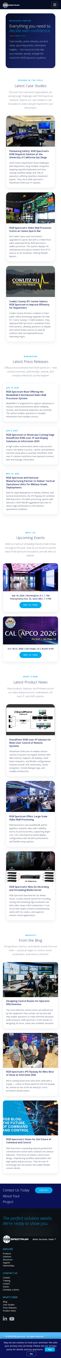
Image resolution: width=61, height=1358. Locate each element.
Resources (7, 1259)
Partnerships (8, 1265)
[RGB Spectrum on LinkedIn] (6, 1318)
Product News (9, 1310)
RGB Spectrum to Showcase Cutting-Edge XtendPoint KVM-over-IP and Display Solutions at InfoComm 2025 (30, 438)
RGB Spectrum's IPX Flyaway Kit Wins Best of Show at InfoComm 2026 (30, 1073)
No (31, 1353)
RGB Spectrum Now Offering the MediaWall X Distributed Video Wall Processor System (26, 395)
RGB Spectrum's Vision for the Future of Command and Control (28, 1141)
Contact (44, 1190)
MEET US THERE (30, 605)
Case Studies (9, 1304)
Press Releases (10, 1307)
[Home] (12, 5)
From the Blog (30, 940)
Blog (5, 1301)
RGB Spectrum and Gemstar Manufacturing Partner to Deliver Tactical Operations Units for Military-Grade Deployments (30, 482)
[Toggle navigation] (54, 5)
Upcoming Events (30, 537)
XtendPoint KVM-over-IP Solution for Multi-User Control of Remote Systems (30, 743)
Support (6, 1262)
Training (6, 1280)
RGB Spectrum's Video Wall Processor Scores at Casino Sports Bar (30, 229)
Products (7, 1253)
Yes (50, 1349)
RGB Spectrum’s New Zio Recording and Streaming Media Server (29, 888)
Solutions (7, 1256)
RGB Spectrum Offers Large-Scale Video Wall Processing (28, 818)
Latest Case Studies (31, 85)
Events (6, 1286)
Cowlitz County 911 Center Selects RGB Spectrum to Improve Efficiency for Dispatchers (29, 304)
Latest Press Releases (30, 361)
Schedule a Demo (11, 1289)
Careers (6, 1283)
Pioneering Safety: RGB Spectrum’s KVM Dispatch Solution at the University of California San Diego (29, 154)
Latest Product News (30, 682)
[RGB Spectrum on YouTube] (12, 1318)
